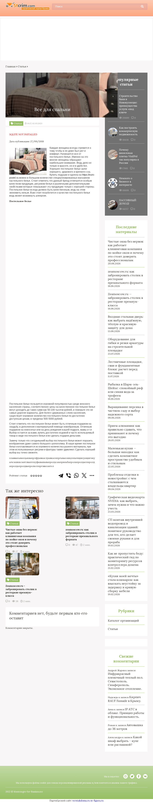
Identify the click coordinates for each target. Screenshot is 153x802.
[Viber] (68, 475)
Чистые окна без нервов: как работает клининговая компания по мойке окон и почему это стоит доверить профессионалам (126, 251)
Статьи (22, 66)
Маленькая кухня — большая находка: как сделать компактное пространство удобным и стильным (125, 455)
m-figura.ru (97, 800)
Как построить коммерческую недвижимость (128, 131)
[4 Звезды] (38, 475)
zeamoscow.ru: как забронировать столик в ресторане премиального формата (125, 277)
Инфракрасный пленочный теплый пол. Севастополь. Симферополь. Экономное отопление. (125, 681)
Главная (11, 66)
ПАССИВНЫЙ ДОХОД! (127, 202)
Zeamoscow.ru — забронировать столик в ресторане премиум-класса (125, 299)
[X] (84, 475)
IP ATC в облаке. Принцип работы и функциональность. (126, 712)
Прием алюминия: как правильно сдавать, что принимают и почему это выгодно (125, 431)
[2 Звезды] (34, 475)
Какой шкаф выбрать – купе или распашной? (125, 740)
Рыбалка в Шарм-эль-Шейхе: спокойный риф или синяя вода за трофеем (125, 389)
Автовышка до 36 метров (125, 727)
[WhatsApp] (76, 475)
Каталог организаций (123, 620)
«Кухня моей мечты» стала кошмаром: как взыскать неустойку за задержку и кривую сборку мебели (124, 583)
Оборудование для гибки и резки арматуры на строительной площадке (125, 344)
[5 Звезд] (41, 475)
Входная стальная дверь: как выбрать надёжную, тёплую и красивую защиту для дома (125, 322)
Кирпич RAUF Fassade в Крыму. (124, 699)
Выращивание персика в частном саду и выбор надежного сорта (125, 410)
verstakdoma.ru (81, 800)
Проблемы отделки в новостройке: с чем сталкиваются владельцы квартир (123, 480)
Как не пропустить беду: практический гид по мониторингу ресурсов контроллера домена (125, 559)
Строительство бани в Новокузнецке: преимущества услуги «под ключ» (128, 104)
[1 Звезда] (31, 475)
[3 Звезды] (36, 475)
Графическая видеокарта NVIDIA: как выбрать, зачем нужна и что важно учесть (126, 502)
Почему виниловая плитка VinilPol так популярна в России (129, 156)
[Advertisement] (76, 39)
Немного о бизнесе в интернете (125, 181)
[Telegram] (60, 475)
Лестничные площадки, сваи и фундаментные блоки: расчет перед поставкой (125, 367)
